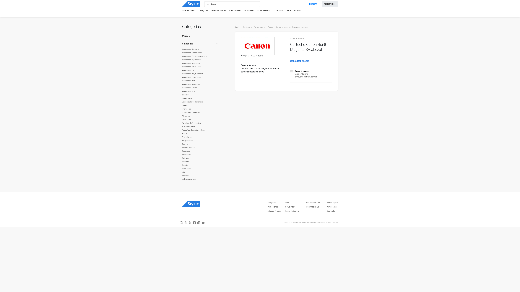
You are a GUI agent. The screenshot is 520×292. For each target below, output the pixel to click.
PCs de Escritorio (188, 126)
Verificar (185, 176)
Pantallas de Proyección (191, 123)
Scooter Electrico (189, 148)
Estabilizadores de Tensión (192, 102)
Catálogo (246, 27)
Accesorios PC (188, 70)
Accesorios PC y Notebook (192, 74)
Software (185, 158)
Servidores (186, 155)
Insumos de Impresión (191, 112)
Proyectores (186, 137)
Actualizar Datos (313, 203)
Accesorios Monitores (191, 63)
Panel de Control (292, 211)
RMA (289, 10)
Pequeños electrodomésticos (193, 130)
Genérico (185, 105)
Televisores (186, 169)
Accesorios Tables (189, 88)
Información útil (312, 207)
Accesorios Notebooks (191, 67)
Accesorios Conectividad (192, 53)
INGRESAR (313, 4)
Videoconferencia (189, 179)
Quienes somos (188, 10)
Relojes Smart (187, 141)
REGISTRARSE (329, 4)
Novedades (249, 10)
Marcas (200, 36)
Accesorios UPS (188, 91)
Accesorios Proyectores (191, 77)
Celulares (185, 95)
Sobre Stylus (332, 203)
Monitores (186, 116)
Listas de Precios (264, 10)
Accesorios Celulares (190, 49)
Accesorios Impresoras (191, 60)
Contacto (298, 10)
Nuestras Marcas (219, 10)
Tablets (185, 165)
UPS (183, 172)
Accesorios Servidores (191, 84)
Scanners (185, 144)
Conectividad (187, 98)
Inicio (237, 27)
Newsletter (290, 207)
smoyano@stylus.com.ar (306, 77)
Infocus (270, 27)
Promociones (235, 10)
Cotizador (279, 10)
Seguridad (186, 151)
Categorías (203, 10)
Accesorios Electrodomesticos (194, 56)
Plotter (184, 133)
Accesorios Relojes (189, 81)
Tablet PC (185, 162)
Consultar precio (299, 60)
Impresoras (186, 109)
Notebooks (186, 119)
